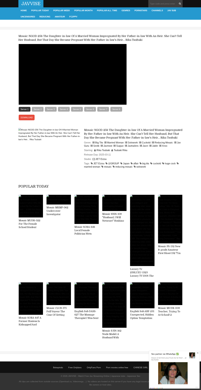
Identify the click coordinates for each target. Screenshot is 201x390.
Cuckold (146, 142)
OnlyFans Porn (94, 367)
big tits (145, 163)
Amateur (60, 16)
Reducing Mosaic (164, 142)
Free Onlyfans (75, 367)
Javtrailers (133, 146)
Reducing (44, 16)
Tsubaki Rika (120, 150)
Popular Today (40, 10)
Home (24, 10)
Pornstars (140, 10)
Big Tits (99, 142)
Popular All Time (107, 10)
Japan (126, 163)
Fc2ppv (73, 16)
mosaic (108, 166)
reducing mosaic (124, 166)
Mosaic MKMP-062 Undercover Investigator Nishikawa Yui (57, 212)
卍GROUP (113, 163)
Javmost (107, 146)
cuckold (157, 163)
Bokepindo (58, 367)
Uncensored (28, 16)
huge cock (170, 163)
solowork (141, 166)
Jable (155, 146)
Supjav (120, 146)
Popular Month (83, 10)
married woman (92, 166)
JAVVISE (30, 3)
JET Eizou (101, 159)
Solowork (133, 142)
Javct (145, 146)
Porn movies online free (117, 367)
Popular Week (61, 10)
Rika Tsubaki (103, 150)
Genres (126, 10)
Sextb (96, 146)
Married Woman (115, 142)
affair (135, 163)
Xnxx (164, 146)
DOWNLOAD (27, 117)
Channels (157, 10)
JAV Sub (171, 10)
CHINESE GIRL (140, 367)
